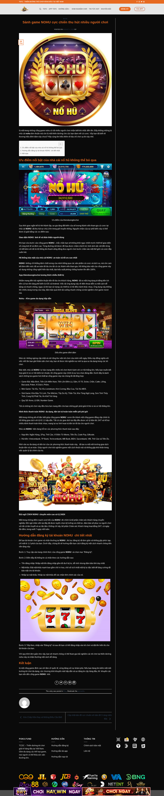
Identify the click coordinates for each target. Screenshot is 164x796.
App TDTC (53, 9)
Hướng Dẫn (63, 9)
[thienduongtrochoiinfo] (27, 9)
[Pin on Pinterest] (70, 683)
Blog (65, 18)
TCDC (21, 745)
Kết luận (25, 153)
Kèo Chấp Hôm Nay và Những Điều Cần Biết (42, 717)
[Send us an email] (144, 2)
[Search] (40, 9)
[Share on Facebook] (57, 683)
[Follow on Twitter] (141, 2)
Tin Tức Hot (94, 9)
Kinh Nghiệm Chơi (79, 9)
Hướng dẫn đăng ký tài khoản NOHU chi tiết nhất (41, 151)
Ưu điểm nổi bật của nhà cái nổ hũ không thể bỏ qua (42, 148)
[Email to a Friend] (65, 683)
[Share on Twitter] (61, 683)
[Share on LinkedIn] (74, 683)
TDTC (45, 9)
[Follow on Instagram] (139, 2)
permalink (81, 691)
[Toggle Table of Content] (59, 144)
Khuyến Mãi (106, 9)
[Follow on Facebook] (137, 2)
